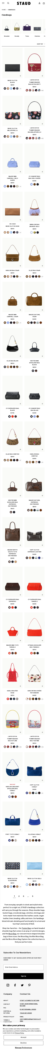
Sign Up (23, 976)
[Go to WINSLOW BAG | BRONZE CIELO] (34, 207)
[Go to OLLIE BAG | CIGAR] (34, 253)
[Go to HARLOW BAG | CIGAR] (12, 253)
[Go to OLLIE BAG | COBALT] (34, 817)
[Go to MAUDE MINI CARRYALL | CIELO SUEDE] (12, 159)
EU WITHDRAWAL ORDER (28, 1009)
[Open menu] (3, 3)
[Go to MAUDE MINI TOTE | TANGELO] (12, 627)
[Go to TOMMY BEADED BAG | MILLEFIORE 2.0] (34, 111)
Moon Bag (12, 934)
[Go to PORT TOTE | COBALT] (12, 817)
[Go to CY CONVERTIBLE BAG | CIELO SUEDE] (34, 159)
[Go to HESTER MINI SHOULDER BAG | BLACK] (34, 343)
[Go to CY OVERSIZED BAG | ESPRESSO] (12, 582)
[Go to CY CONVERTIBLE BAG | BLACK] (34, 391)
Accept (23, 1037)
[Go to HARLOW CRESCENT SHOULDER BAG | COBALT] (12, 767)
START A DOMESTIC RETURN (29, 1000)
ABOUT (5, 1000)
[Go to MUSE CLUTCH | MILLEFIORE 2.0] (12, 111)
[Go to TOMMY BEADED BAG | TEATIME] (34, 719)
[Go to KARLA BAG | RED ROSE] (12, 673)
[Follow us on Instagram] (8, 985)
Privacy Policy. (19, 1033)
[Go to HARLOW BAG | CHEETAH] (34, 436)
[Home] (24, 3)
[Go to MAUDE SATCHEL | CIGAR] (34, 297)
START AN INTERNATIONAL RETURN (29, 1005)
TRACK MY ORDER (26, 1013)
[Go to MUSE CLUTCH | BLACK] (12, 63)
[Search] (8, 3)
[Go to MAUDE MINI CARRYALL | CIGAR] (12, 297)
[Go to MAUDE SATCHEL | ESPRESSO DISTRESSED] (34, 482)
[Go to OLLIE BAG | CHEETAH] (12, 436)
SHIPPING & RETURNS (7, 1012)
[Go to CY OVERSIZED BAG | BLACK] (12, 391)
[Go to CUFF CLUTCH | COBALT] (34, 767)
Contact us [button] (25, 994)
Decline (23, 1043)
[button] (39, 3)
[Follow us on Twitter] (22, 985)
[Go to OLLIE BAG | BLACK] (12, 343)
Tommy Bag (26, 928)
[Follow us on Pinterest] (29, 985)
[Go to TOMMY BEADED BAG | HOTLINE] (12, 719)
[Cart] (44, 3)
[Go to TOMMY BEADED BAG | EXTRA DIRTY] (34, 63)
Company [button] (7, 994)
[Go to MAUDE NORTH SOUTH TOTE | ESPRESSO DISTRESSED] (12, 532)
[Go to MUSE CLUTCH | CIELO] (34, 861)
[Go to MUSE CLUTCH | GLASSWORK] (12, 861)
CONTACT (6, 1004)
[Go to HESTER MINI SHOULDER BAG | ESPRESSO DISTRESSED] (12, 482)
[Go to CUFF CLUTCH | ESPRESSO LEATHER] (34, 532)
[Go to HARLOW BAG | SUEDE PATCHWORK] (34, 673)
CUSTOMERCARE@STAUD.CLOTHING (30, 1020)
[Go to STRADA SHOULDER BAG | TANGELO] (34, 627)
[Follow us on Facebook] (15, 985)
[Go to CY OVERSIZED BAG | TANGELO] (34, 582)
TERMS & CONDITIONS (7, 1021)
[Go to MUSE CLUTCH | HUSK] (12, 207)
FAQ (4, 1008)
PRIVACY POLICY (8, 1017)
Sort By (40, 44)
